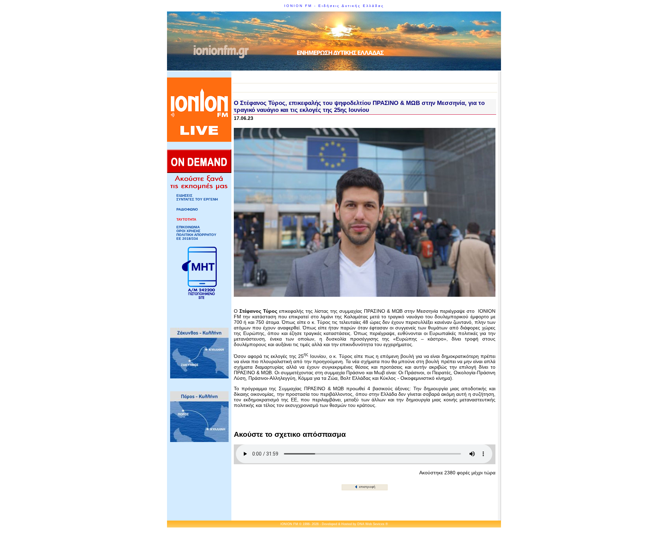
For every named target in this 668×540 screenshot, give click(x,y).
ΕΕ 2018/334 (187, 238)
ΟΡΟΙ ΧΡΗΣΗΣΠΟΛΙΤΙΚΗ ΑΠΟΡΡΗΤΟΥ (196, 233)
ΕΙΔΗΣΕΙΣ (184, 195)
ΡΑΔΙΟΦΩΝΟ (187, 209)
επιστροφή (366, 487)
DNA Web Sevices (370, 524)
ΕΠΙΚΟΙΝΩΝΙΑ (188, 227)
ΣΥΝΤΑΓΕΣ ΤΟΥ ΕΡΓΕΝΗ (197, 199)
